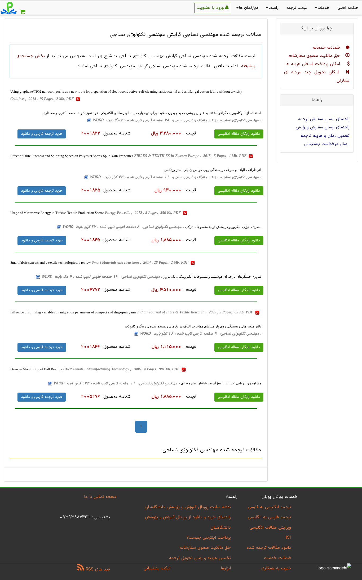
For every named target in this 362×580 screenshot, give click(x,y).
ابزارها (226, 568)
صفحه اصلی (348, 8)
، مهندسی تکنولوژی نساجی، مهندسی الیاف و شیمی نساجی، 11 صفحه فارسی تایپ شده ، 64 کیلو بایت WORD (175, 177)
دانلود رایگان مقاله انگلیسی (239, 134)
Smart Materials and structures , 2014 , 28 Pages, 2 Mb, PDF (140, 262)
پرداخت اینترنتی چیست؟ (209, 537)
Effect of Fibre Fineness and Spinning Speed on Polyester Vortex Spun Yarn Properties (71, 156)
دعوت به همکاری (276, 568)
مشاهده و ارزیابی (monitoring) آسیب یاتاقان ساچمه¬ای (221, 383)
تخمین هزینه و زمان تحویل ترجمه (200, 558)
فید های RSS (97, 569)
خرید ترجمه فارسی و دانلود (42, 134)
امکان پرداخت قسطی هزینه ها (313, 64)
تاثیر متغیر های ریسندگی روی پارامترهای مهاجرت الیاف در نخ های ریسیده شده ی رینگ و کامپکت (193, 326)
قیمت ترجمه (296, 8)
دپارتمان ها (248, 8)
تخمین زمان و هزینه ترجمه (325, 136)
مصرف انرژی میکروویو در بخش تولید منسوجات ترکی (223, 227)
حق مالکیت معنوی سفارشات (315, 56)
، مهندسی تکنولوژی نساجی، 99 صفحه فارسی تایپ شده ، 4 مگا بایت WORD (101, 277)
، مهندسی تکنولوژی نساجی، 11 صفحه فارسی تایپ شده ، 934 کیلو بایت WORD (117, 383)
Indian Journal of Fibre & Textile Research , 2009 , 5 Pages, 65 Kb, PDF (195, 312)
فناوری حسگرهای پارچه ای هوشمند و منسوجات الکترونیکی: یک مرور (212, 276)
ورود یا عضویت (211, 8)
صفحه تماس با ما (100, 497)
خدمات (324, 8)
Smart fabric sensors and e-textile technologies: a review (50, 262)
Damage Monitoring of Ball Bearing (36, 369)
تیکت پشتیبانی (157, 568)
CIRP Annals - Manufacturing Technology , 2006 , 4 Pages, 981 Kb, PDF (121, 369)
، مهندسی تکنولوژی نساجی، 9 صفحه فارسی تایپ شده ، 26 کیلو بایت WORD (200, 333)
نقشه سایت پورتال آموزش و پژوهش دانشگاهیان (188, 507)
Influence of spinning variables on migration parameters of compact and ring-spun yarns (73, 312)
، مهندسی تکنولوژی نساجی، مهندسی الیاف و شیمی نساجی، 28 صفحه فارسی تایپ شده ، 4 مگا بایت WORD (177, 120)
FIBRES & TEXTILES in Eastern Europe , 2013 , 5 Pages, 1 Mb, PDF (191, 156)
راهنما (273, 8)
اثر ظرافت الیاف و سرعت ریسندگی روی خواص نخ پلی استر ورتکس (212, 170)
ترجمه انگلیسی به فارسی (269, 507)
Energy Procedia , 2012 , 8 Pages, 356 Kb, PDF (143, 213)
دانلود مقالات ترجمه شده (269, 548)
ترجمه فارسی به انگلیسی (269, 517)
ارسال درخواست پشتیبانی (327, 144)
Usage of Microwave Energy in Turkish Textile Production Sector (57, 213)
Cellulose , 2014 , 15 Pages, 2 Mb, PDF (42, 99)
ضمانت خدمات (327, 47)
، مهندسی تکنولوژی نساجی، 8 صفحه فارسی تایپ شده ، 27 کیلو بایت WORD (123, 227)
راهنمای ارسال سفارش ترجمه (324, 119)
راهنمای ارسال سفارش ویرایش (323, 127)
